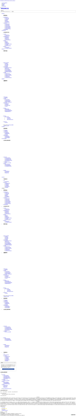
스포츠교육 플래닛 (7, 157)
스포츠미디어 (4, 30)
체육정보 (3, 13)
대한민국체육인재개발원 (8, 160)
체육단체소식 (7, 21)
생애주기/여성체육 (6, 62)
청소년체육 (6, 64)
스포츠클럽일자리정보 (8, 340)
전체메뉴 (3, 188)
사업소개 (6, 122)
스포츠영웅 (6, 218)
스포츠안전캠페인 (7, 202)
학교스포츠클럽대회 (8, 70)
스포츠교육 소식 (7, 330)
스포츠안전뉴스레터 (8, 28)
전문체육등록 (5, 130)
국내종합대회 (7, 132)
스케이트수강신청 (7, 101)
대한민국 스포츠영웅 (8, 162)
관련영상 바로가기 (3, 406)
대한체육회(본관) (7, 183)
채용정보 (4, 163)
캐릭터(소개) (7, 38)
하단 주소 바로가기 (12, 0)
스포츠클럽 (8, 117)
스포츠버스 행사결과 (8, 74)
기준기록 (6, 134)
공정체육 (4, 170)
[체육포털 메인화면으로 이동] (4, 8)
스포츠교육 (3, 374)
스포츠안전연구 (7, 24)
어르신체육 (6, 65)
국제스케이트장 (7, 186)
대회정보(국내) (5, 301)
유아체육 (6, 63)
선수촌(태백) (7, 185)
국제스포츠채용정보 (8, 165)
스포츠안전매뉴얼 (7, 26)
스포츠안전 (5, 197)
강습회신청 (6, 104)
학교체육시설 (9, 118)
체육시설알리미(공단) (10, 119)
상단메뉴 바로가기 (7, 0)
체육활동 (4, 98)
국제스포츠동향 (7, 137)
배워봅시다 (6, 42)
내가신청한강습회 (7, 105)
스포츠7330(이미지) (8, 100)
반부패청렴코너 (7, 171)
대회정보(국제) (5, 135)
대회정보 (4, 108)
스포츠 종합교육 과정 (8, 159)
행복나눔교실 (7, 68)
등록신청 (6, 269)
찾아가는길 (5, 182)
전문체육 (3, 126)
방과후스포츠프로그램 (8, 67)
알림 (4, 180)
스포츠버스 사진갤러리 (8, 248)
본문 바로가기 (2, 0)
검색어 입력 (2, 11)
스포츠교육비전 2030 (8, 158)
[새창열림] (3, 3)
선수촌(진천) (7, 357)
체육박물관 (6, 187)
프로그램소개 (7, 103)
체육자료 (6, 20)
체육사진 (4, 46)
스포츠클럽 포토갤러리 (8, 48)
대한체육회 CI (7, 37)
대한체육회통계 (5, 29)
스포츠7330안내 (7, 99)
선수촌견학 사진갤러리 (8, 77)
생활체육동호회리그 (8, 111)
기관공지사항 (7, 192)
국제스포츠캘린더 (7, 306)
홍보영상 (6, 41)
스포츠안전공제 (7, 25)
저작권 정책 (3, 409)
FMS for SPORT (5, 295)
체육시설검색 (7, 116)
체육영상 (4, 40)
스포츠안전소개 (7, 23)
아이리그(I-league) (7, 69)
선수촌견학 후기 (7, 76)
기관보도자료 (7, 18)
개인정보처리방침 (4, 408)
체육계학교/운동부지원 (8, 71)
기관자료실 (6, 19)
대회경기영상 (7, 43)
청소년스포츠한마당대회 (8, 110)
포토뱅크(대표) (7, 47)
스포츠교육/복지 (4, 138)
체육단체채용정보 (7, 164)
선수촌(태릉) (7, 358)
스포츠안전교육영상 (8, 45)
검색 (12, 11)
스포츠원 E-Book (7, 35)
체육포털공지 (7, 181)
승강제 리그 (5, 121)
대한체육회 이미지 (6, 36)
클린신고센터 (7, 346)
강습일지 (6, 106)
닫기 (14, 362)
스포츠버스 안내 (7, 73)
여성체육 (6, 239)
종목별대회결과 (7, 133)
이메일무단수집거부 (5, 410)
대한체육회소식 (5, 17)
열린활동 (4, 72)
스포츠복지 (3, 379)
